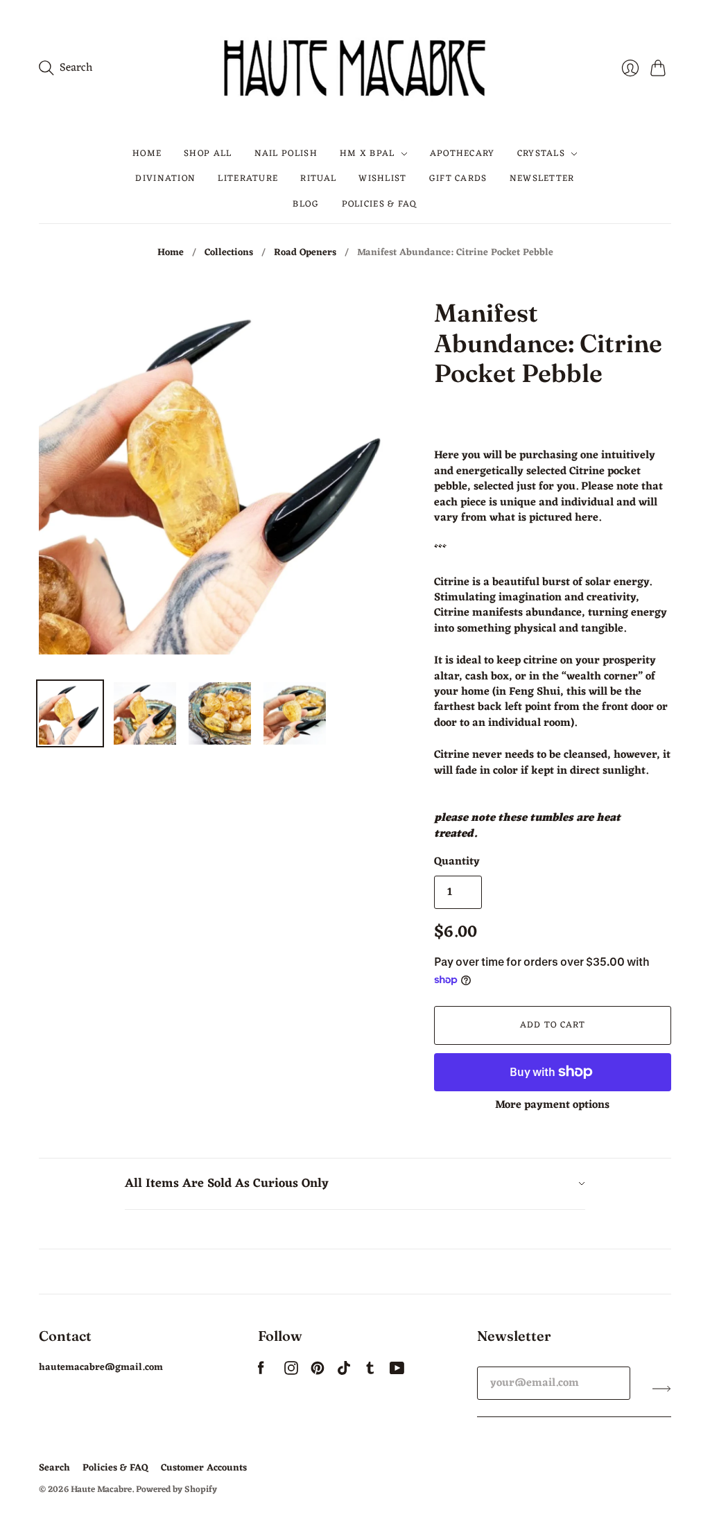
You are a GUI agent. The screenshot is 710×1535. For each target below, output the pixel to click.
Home (147, 154)
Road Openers (305, 253)
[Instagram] (291, 1372)
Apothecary (462, 154)
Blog (306, 204)
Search (54, 1468)
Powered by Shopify (176, 1490)
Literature (248, 179)
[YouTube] (397, 1372)
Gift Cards (458, 179)
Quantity (457, 861)
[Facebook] (261, 1372)
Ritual (318, 179)
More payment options (552, 1105)
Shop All (208, 154)
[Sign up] (661, 1388)
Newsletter (542, 179)
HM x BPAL (367, 154)
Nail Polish (286, 154)
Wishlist (382, 179)
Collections (229, 253)
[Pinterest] (317, 1372)
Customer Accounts (204, 1468)
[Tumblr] (370, 1372)
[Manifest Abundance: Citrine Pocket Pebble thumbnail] (70, 713)
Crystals (541, 154)
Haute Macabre (101, 1490)
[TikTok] (344, 1372)
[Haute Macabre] (355, 67)
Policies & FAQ (379, 204)
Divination (165, 179)
